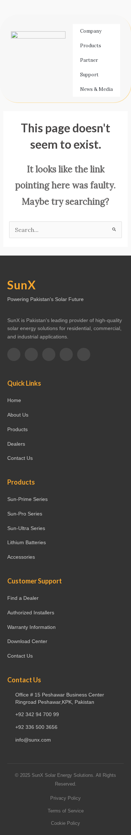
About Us (17, 415)
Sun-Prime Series (27, 499)
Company (91, 31)
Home (14, 400)
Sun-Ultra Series (26, 528)
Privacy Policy (65, 798)
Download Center (27, 641)
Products (90, 46)
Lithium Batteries (26, 542)
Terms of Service (66, 811)
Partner (89, 60)
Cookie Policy (65, 823)
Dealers (16, 444)
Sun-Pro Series (24, 514)
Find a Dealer (23, 598)
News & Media (96, 89)
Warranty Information (31, 627)
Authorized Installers (30, 612)
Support (89, 75)
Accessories (21, 557)
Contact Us (20, 458)
